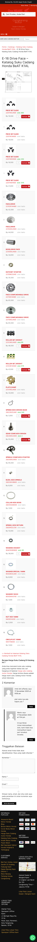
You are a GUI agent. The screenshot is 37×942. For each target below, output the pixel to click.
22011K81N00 (11, 183)
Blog (2, 824)
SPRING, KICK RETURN (14, 525)
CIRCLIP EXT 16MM (13, 639)
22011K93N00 (11, 159)
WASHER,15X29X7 (13, 548)
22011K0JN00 (11, 113)
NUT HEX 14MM (12, 617)
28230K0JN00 (11, 436)
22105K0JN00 (11, 252)
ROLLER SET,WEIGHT (14, 340)
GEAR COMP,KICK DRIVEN (16, 434)
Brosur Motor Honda (8, 826)
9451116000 (10, 642)
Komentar (6, 758)
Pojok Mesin (5, 843)
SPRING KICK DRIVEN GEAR (16, 410)
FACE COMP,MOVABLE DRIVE (17, 295)
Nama (5, 777)
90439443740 (11, 596)
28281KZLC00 (11, 527)
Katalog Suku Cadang (9, 838)
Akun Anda (24, 5)
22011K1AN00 (11, 136)
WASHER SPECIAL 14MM (15, 571)
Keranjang (34, 5)
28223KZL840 (11, 412)
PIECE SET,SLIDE (12, 110)
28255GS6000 (11, 505)
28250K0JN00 (11, 459)
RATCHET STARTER (13, 272)
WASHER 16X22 (12, 594)
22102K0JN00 (11, 229)
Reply (31, 706)
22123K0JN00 (11, 342)
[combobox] (18, 14)
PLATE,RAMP (11, 387)
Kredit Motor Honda (8, 840)
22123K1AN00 (11, 366)
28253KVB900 (11, 482)
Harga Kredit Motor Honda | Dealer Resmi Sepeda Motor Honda (18, 10)
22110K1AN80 (11, 297)
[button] (3, 34)
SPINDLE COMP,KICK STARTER (18, 457)
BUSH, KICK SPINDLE (14, 480)
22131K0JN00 (11, 390)
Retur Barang (6, 874)
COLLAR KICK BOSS (13, 502)
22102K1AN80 (11, 206)
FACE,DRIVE (10, 204)
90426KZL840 (11, 574)
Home (4, 47)
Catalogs (11, 47)
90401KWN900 (11, 550)
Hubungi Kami (6, 867)
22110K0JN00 (11, 320)
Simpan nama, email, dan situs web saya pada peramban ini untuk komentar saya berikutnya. (17, 796)
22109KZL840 (11, 274)
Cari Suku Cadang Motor (9, 39)
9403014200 (10, 619)
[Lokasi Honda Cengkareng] (27, 870)
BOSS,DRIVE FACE (13, 249)
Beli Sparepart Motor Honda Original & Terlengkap (9, 847)
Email (4, 784)
